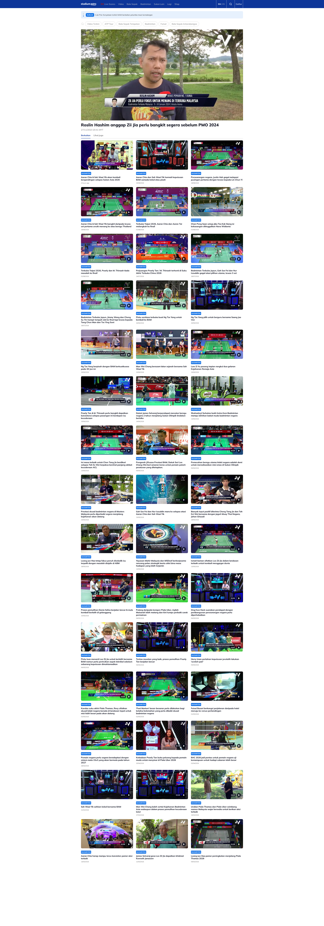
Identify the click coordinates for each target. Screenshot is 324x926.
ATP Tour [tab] (109, 24)
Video (121, 4)
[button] (83, 13)
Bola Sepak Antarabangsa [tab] (184, 24)
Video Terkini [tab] (93, 24)
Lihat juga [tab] (98, 135)
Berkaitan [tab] (85, 135)
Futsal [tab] (163, 24)
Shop (177, 4)
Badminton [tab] (150, 24)
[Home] (88, 4)
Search (231, 4)
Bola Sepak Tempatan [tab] (129, 24)
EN (223, 4)
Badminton (145, 4)
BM (219, 4)
